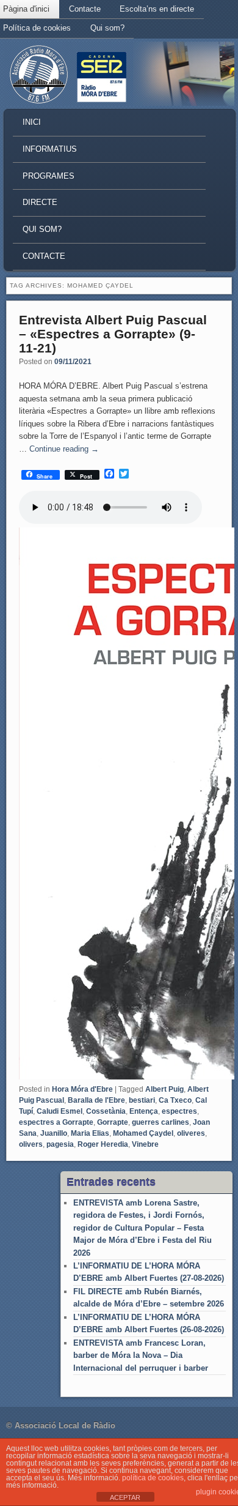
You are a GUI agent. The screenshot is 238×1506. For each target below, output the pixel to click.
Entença (143, 1111)
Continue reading (64, 448)
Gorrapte (112, 1122)
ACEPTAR (125, 1497)
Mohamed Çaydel (143, 1133)
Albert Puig (164, 1089)
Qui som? (107, 27)
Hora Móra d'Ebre (82, 1089)
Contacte (85, 8)
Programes (48, 176)
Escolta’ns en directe (157, 8)
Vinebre (145, 1144)
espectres (179, 1111)
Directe (40, 202)
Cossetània (106, 1111)
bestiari (142, 1100)
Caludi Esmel (59, 1111)
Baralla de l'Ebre (96, 1100)
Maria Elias (90, 1133)
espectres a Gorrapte (56, 1122)
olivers (31, 1144)
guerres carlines (160, 1122)
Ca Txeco (175, 1100)
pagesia (60, 1144)
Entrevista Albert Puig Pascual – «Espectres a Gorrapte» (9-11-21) (113, 334)
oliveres (191, 1133)
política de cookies (153, 1478)
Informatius (50, 149)
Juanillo (53, 1133)
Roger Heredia (103, 1144)
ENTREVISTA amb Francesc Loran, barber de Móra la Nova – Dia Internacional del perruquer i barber (140, 1355)
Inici (32, 122)
